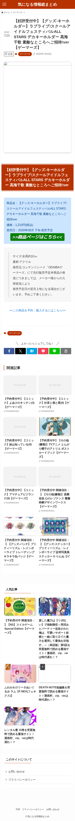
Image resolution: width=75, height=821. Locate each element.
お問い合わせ (16, 771)
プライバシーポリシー (22, 779)
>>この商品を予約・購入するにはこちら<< (37, 310)
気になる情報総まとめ (37, 4)
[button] (9, 351)
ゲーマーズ (25, 54)
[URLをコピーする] (66, 351)
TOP (18, 809)
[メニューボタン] (4, 4)
